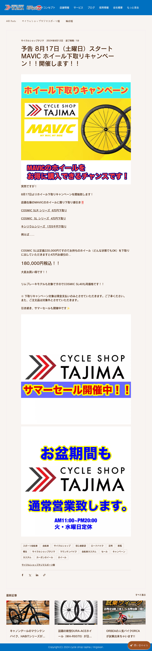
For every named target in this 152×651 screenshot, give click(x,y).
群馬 (120, 546)
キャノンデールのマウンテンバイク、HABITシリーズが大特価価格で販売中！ (27, 634)
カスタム (27, 557)
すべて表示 (140, 595)
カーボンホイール (44, 557)
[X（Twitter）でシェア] (29, 575)
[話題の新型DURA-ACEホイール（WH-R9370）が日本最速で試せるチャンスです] (76, 613)
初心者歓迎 (81, 546)
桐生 (25, 552)
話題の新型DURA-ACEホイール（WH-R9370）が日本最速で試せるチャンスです (75, 634)
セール (104, 552)
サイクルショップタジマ (43, 552)
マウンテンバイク (68, 552)
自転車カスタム (89, 552)
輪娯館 (69, 21)
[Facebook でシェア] (22, 575)
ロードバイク (97, 546)
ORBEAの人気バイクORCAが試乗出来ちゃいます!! (123, 634)
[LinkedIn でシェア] (37, 575)
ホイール (62, 557)
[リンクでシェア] (44, 575)
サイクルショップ (62, 546)
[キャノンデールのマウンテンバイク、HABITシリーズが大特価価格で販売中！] (27, 613)
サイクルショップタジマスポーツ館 (41, 21)
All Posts (11, 21)
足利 (111, 546)
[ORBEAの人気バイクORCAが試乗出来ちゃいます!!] (124, 613)
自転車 (46, 546)
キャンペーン (119, 552)
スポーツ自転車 (30, 546)
